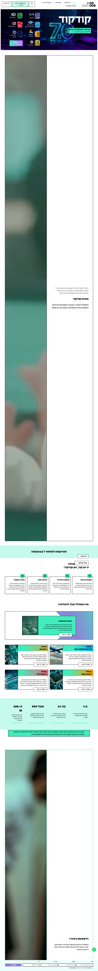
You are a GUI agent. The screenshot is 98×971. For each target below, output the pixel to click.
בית (75, 2)
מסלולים (58, 2)
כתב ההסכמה (81, 967)
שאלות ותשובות (71, 6)
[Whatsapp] (94, 950)
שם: (92, 961)
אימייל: (55, 961)
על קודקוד (67, 2)
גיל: (39, 961)
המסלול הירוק (47, 2)
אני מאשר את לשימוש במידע (80, 967)
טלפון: (73, 961)
